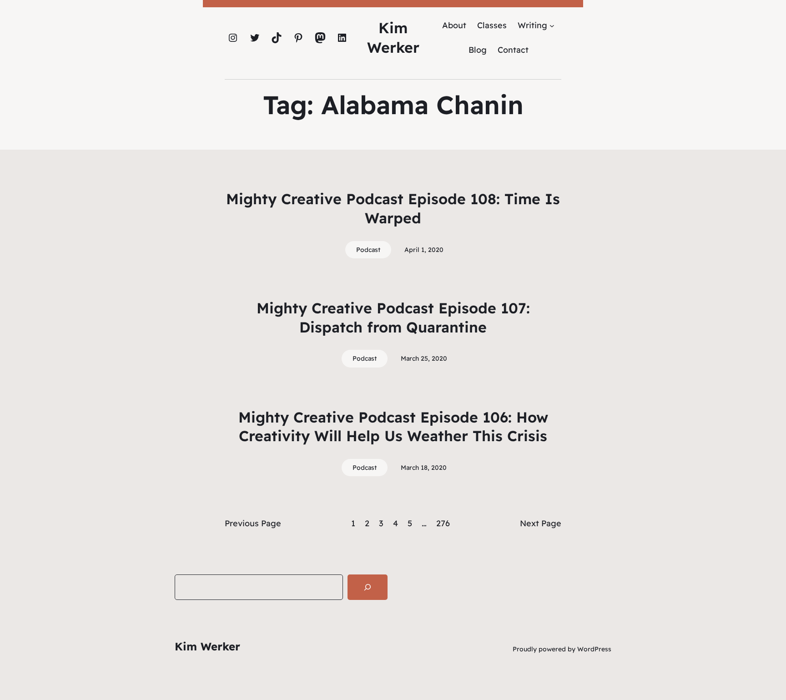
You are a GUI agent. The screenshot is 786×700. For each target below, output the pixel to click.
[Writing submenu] (551, 25)
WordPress (594, 649)
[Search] (368, 587)
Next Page (540, 523)
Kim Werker (207, 646)
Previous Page (253, 523)
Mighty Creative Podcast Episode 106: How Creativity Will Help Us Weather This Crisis (393, 426)
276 (443, 523)
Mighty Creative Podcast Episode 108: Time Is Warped (393, 208)
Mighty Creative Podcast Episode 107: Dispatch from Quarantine (393, 317)
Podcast (368, 250)
